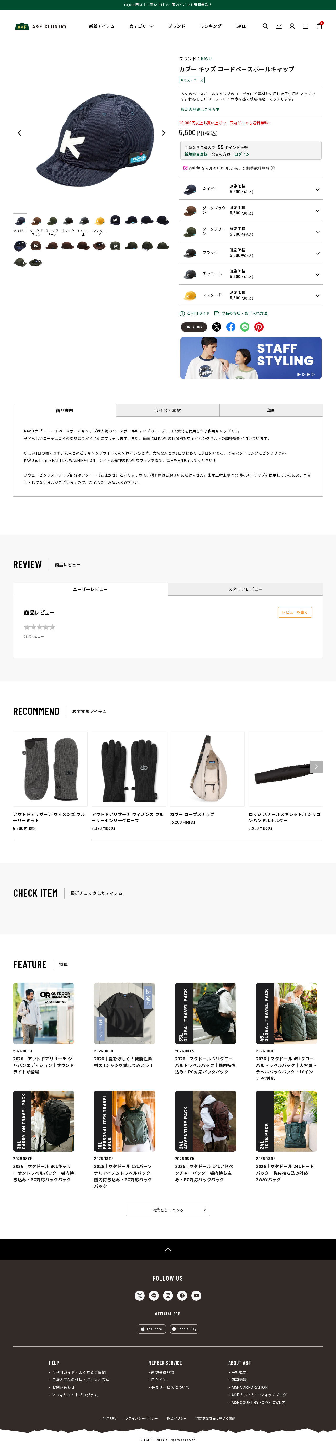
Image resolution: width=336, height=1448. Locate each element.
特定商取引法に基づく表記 (215, 1418)
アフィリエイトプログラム (75, 1395)
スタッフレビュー (245, 589)
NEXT (163, 133)
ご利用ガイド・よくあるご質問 (79, 1372)
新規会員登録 (196, 154)
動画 (271, 410)
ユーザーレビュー (90, 589)
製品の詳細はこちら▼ (200, 109)
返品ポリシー (177, 1418)
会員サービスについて (170, 1387)
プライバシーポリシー (141, 1418)
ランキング (211, 26)
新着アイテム (102, 26)
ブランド (176, 26)
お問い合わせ (63, 1387)
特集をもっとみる (168, 1209)
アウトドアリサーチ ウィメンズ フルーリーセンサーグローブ (128, 817)
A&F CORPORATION (250, 1387)
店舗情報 (239, 1379)
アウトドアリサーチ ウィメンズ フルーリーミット (49, 817)
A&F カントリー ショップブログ (259, 1395)
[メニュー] (305, 26)
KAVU (206, 58)
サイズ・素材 (168, 410)
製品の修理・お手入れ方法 (244, 313)
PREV (19, 133)
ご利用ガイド (198, 313)
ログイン (242, 154)
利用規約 (109, 1418)
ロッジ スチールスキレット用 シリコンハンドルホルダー (285, 817)
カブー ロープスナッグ (192, 814)
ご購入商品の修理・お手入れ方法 (80, 1379)
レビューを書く (295, 612)
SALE (241, 26)
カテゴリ (138, 26)
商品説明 (64, 410)
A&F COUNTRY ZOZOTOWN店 (258, 1402)
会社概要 (239, 1372)
